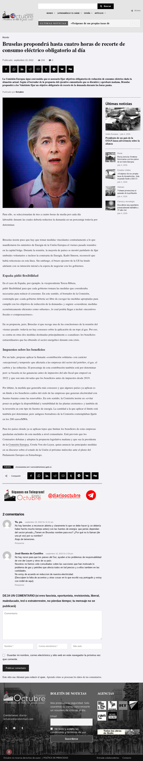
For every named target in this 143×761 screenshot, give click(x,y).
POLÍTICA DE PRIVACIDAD (55, 757)
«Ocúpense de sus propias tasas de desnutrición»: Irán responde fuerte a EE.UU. (128, 176)
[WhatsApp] (13, 69)
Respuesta (19, 543)
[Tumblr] (46, 69)
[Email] (38, 69)
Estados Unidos (124, 170)
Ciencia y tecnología (125, 202)
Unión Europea (112, 134)
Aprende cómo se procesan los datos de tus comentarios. (74, 677)
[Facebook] (5, 69)
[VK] (62, 69)
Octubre (20, 92)
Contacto (126, 757)
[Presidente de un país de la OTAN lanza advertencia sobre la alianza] (123, 119)
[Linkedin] (21, 69)
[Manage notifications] (9, 752)
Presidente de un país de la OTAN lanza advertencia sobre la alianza (123, 141)
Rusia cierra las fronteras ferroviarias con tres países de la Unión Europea (128, 159)
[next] (138, 23)
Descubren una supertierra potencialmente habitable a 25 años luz (127, 207)
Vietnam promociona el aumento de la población (127, 191)
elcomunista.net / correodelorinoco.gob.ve (34, 467)
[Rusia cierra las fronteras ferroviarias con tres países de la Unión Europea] (110, 157)
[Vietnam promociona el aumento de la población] (110, 191)
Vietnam (120, 187)
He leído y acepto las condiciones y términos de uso (68, 730)
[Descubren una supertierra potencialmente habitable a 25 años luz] (110, 205)
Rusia (119, 153)
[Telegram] (54, 69)
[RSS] (6, 728)
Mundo (5, 37)
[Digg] (70, 69)
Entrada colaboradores (108, 757)
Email (53, 716)
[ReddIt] (30, 69)
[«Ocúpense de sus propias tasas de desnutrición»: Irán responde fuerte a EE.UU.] (110, 174)
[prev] (132, 23)
